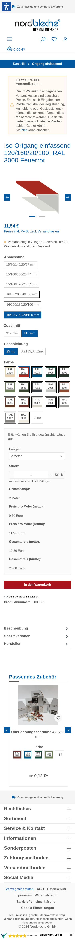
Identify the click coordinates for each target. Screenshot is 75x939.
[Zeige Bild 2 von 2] (42, 216)
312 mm (12, 333)
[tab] (36, 628)
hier (24, 130)
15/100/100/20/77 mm (21, 274)
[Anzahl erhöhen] (50, 475)
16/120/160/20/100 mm (22, 315)
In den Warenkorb (37, 584)
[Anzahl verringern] (12, 475)
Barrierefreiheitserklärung (35, 901)
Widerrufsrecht (46, 895)
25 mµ (10, 351)
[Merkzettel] (54, 39)
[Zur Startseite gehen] (37, 25)
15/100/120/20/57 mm (21, 284)
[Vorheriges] (7, 197)
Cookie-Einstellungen (37, 908)
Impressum (23, 895)
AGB (40, 889)
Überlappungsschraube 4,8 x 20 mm (38, 734)
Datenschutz (56, 889)
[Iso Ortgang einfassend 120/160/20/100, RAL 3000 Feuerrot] (37, 197)
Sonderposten (20, 848)
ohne (37, 417)
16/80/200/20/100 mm (21, 294)
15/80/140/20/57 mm (20, 264)
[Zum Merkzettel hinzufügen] (58, 718)
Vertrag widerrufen (20, 889)
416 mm (29, 333)
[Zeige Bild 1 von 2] (32, 216)
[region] (37, 197)
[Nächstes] (68, 197)
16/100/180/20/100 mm (22, 304)
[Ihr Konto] (65, 39)
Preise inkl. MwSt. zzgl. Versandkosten (31, 231)
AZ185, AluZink (32, 351)
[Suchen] (43, 39)
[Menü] (9, 39)
